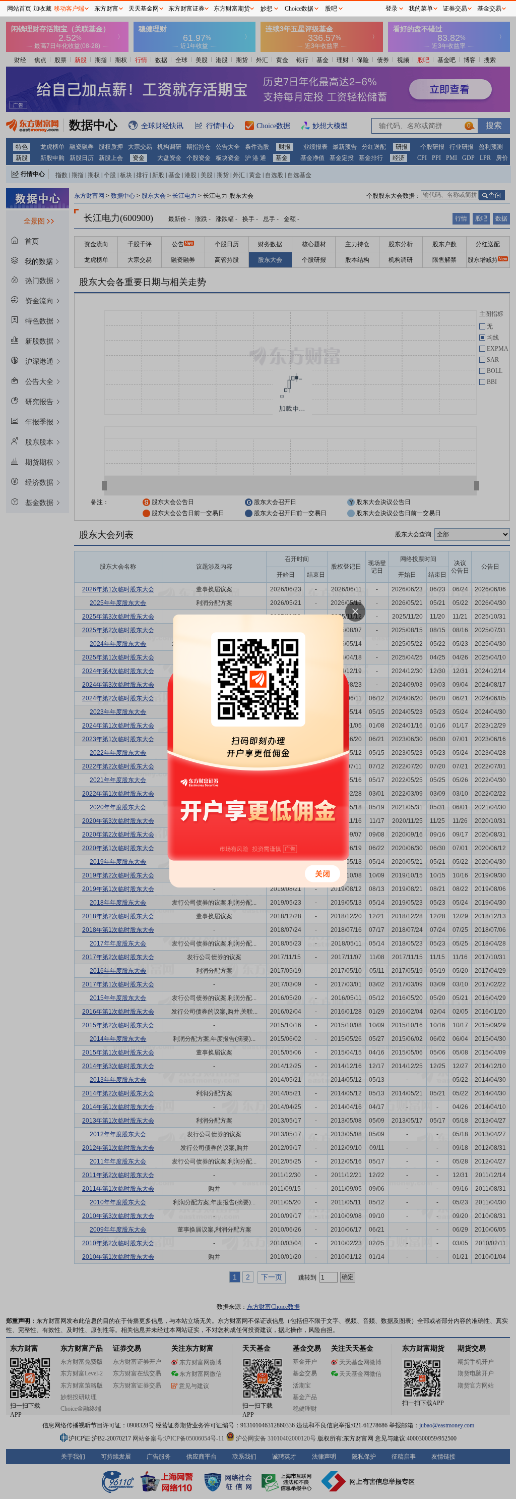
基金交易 (489, 8)
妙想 (267, 8)
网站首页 (19, 8)
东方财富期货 (232, 8)
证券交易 (455, 8)
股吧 (331, 8)
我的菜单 (421, 8)
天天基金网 (143, 8)
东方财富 (106, 8)
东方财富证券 (186, 8)
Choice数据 (299, 8)
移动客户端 (69, 8)
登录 (391, 8)
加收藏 (42, 8)
